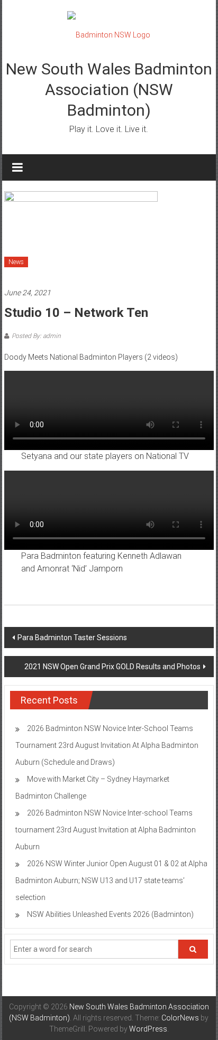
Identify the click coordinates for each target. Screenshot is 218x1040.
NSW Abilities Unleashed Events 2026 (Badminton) (110, 914)
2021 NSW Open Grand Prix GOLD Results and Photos (112, 666)
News (16, 262)
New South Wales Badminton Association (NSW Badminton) (109, 89)
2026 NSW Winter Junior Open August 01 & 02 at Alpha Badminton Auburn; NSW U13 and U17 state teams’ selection (111, 880)
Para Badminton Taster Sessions (72, 637)
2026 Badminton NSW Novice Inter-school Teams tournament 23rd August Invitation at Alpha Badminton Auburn (105, 830)
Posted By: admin (36, 336)
